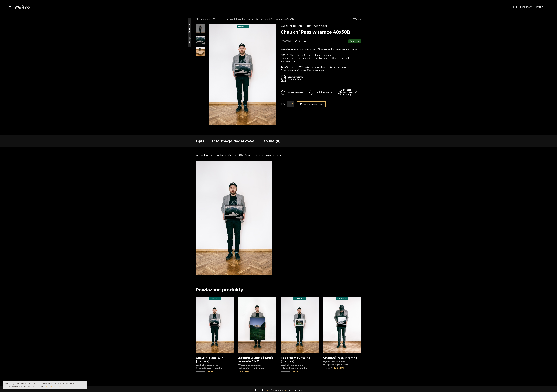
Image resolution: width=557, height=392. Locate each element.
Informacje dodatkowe (233, 141)
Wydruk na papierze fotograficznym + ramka (235, 19)
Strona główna (203, 19)
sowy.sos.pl (318, 70)
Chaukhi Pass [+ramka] (340, 358)
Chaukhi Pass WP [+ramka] (209, 359)
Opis (200, 141)
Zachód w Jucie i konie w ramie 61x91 (256, 359)
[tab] (200, 141)
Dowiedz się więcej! (53, 386)
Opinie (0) (271, 141)
